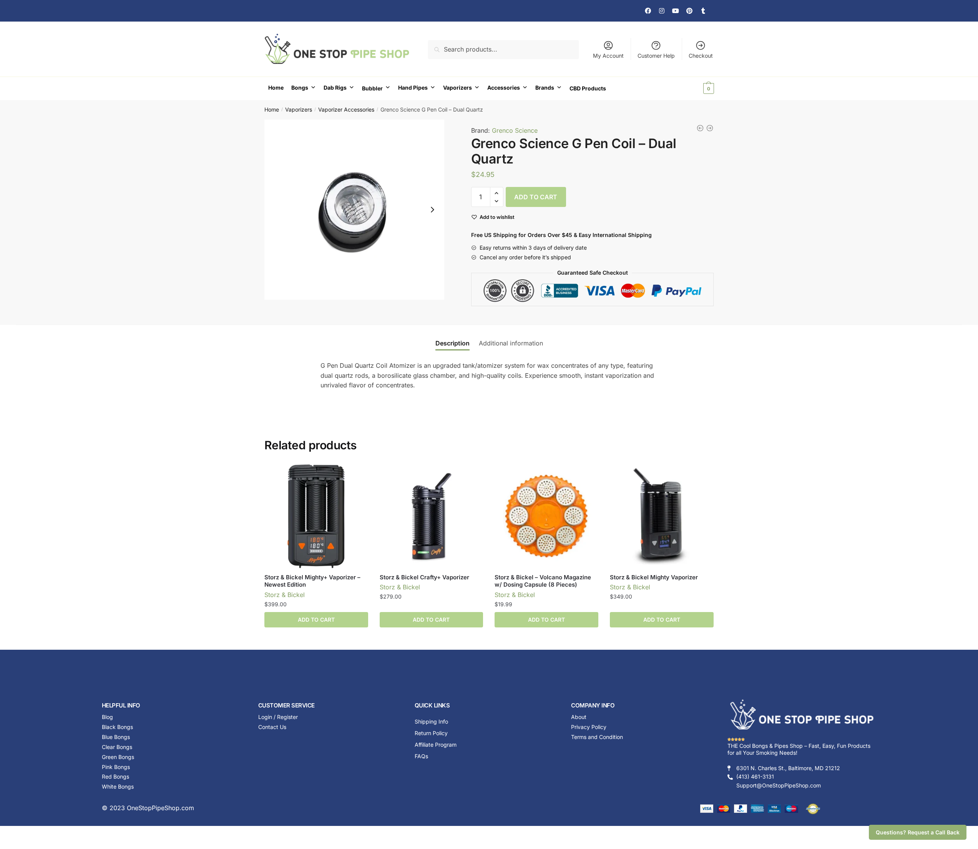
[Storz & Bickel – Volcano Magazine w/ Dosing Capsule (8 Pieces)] (546, 516)
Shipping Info (431, 721)
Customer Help (656, 55)
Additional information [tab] (511, 343)
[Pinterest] (689, 11)
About (578, 717)
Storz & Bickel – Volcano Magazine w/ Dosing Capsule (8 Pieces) (543, 581)
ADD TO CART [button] (316, 619)
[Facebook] (648, 11)
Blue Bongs (116, 737)
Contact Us (272, 727)
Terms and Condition (597, 737)
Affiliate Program (436, 744)
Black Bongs (117, 727)
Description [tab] (452, 343)
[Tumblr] (703, 11)
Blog (107, 717)
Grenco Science (515, 130)
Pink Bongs (116, 767)
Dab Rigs (335, 87)
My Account (608, 55)
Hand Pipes (413, 87)
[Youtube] (675, 11)
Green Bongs (118, 757)
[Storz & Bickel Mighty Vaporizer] (662, 516)
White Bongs (118, 786)
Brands (544, 87)
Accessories (503, 87)
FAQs (421, 756)
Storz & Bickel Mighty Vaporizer (654, 577)
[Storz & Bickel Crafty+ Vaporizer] (431, 516)
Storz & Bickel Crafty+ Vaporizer (424, 577)
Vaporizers (457, 87)
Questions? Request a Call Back (918, 832)
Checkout (701, 55)
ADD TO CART (535, 197)
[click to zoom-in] (354, 210)
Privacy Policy (588, 727)
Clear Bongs (117, 747)
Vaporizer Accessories (346, 109)
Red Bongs (115, 776)
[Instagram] (662, 11)
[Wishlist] (356, 476)
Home (276, 87)
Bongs (299, 87)
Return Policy (431, 733)
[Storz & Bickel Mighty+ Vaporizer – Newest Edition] (316, 516)
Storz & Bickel (284, 595)
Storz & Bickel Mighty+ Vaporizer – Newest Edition (312, 581)
